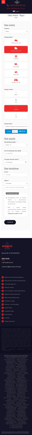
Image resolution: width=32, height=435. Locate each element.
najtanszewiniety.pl (22, 381)
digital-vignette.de (21, 368)
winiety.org (25, 418)
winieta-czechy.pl (21, 402)
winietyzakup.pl (22, 422)
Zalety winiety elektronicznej (11, 297)
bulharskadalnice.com (11, 362)
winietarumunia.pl (10, 414)
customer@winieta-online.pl (16, 8)
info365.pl (25, 373)
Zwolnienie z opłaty (9, 301)
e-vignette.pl (8, 369)
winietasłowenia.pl (21, 416)
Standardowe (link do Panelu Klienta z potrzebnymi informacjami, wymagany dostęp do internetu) (17, 201)
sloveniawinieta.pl (9, 387)
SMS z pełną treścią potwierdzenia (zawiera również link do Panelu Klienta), (17, 210)
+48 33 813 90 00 (17, 5)
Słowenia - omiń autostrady (11, 304)
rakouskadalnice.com (21, 384)
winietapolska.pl (21, 412)
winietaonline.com (11, 412)
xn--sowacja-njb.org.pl (20, 423)
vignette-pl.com (21, 395)
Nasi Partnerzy (8, 314)
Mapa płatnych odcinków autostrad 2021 (14, 280)
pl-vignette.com (22, 383)
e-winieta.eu (16, 369)
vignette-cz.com (11, 395)
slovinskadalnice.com (10, 388)
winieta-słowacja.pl (20, 403)
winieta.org (26, 404)
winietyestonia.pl (11, 421)
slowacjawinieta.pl (10, 389)
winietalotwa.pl (10, 411)
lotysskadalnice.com (20, 378)
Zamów (9, 222)
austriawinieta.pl (21, 358)
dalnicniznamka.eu (10, 368)
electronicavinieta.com (19, 370)
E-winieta (6, 318)
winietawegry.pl (8, 418)
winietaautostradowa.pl (11, 407)
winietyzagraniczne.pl (11, 422)
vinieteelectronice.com (11, 400)
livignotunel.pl (20, 376)
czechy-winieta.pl (11, 365)
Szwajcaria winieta (9, 311)
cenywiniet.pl (10, 363)
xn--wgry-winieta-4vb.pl (16, 426)
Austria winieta (8, 307)
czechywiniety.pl (10, 366)
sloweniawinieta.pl (21, 389)
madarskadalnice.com (9, 380)
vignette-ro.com (21, 396)
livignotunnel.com (11, 377)
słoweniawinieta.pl (11, 392)
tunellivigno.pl (21, 392)
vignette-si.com (7, 397)
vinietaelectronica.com (19, 399)
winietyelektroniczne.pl (21, 419)
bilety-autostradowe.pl (22, 359)
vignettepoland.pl (24, 397)
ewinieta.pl (19, 373)
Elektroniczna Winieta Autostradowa (13, 277)
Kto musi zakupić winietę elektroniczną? (14, 291)
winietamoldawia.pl (21, 411)
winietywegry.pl (21, 421)
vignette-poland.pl (11, 396)
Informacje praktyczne (10, 284)
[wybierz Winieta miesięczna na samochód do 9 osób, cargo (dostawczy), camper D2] (16, 126)
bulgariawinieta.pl (21, 361)
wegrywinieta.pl (23, 400)
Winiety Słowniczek (9, 321)
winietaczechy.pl (21, 408)
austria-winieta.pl (11, 358)
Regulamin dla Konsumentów (12, 294)
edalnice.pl (9, 370)
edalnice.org (24, 369)
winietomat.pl (17, 418)
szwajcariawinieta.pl (22, 391)
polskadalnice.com (10, 384)
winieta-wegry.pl (7, 404)
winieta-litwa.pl (10, 403)
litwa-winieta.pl (21, 374)
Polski (17, 11)
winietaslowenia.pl (21, 415)
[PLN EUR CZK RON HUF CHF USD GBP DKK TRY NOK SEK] (15, 131)
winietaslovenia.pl (21, 414)
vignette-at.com (11, 393)
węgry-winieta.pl (10, 423)
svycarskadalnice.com (10, 391)
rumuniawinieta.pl (9, 385)
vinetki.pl (9, 399)
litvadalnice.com (11, 374)
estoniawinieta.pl (22, 372)
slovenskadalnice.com (21, 387)
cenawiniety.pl (22, 362)
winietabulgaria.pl (22, 407)
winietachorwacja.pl (11, 408)
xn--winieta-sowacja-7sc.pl (16, 427)
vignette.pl (15, 397)
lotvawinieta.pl (21, 377)
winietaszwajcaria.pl (11, 416)
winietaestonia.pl (11, 410)
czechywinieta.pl (21, 365)
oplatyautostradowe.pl (11, 383)
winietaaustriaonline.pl (21, 406)
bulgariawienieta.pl (11, 361)
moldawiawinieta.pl (10, 381)
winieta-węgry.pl (17, 404)
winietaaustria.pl (9, 406)
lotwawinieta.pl (10, 378)
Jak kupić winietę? (9, 287)
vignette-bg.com (21, 393)
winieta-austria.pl (10, 402)
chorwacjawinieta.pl (20, 363)
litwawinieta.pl (11, 376)
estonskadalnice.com (9, 373)
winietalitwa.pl (21, 410)
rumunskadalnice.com (21, 385)
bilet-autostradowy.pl (9, 359)
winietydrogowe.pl (9, 419)
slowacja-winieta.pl (22, 388)
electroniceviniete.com (11, 372)
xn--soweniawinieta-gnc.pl (16, 425)
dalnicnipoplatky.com (21, 366)
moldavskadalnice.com (22, 380)
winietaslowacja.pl (10, 415)
